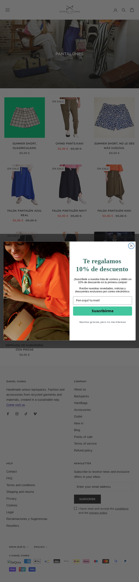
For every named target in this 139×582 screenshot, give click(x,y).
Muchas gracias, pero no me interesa (102, 322)
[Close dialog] (131, 246)
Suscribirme (102, 311)
